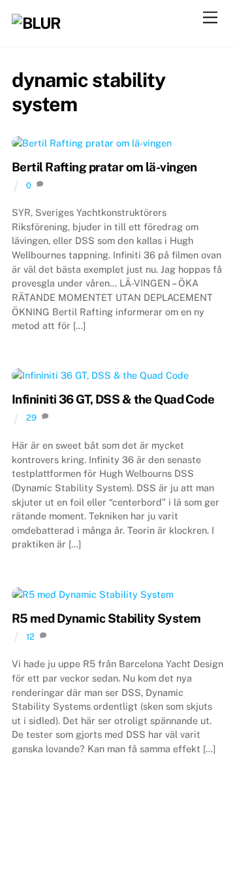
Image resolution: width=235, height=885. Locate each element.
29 (31, 418)
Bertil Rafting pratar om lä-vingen (104, 167)
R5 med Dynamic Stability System (106, 618)
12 (30, 637)
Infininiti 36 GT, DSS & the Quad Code (113, 399)
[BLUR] (36, 23)
